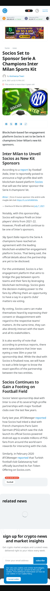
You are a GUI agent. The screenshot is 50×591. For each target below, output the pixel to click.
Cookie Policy (26, 573)
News (14, 48)
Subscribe (40, 560)
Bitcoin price (11, 18)
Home (7, 48)
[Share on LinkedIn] (16, 124)
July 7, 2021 (39, 206)
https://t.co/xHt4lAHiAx (27, 200)
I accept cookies (13, 579)
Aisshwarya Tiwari (16, 76)
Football (10, 482)
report (24, 169)
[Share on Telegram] (21, 124)
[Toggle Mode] (37, 11)
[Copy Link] (26, 124)
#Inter (5, 197)
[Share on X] (11, 124)
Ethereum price (33, 18)
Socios (39, 181)
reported (40, 417)
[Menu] (45, 11)
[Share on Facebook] (6, 124)
